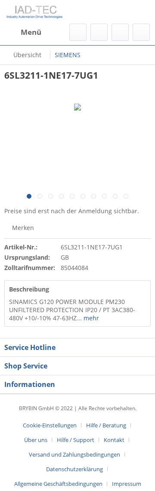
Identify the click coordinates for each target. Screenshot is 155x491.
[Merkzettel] (99, 32)
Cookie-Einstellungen (50, 425)
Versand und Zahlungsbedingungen (74, 454)
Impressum (126, 484)
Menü (31, 32)
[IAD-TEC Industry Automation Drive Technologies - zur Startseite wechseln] (34, 11)
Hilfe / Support (75, 440)
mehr (90, 318)
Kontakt (114, 440)
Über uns (35, 440)
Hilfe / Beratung (106, 425)
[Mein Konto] (120, 32)
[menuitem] (23, 32)
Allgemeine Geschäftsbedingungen (58, 484)
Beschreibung (29, 289)
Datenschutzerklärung (74, 469)
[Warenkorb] (141, 32)
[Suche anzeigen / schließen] (78, 32)
